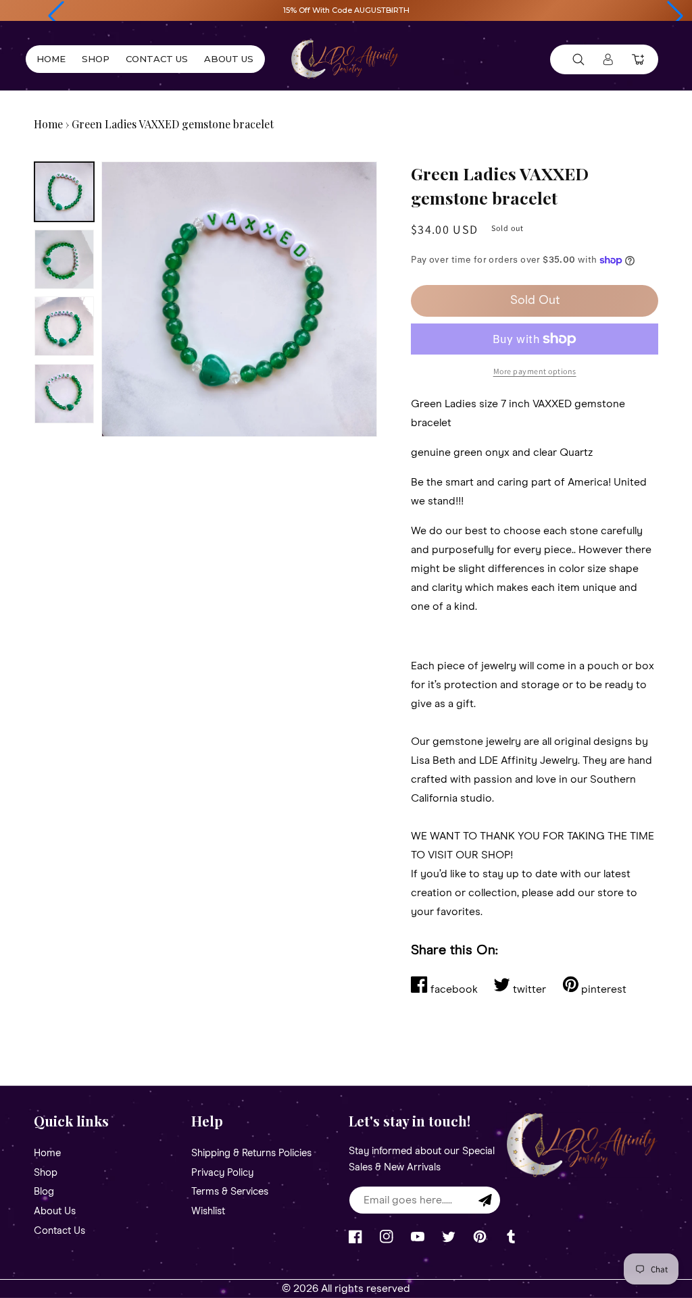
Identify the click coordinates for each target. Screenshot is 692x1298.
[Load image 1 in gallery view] (64, 192)
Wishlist (208, 1211)
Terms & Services (229, 1192)
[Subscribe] (485, 1200)
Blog (44, 1192)
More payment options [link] (534, 371)
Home (48, 124)
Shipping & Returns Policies (251, 1153)
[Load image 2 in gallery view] (64, 259)
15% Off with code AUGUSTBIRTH (346, 10)
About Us (55, 1211)
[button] (56, 16)
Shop (45, 1173)
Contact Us (59, 1231)
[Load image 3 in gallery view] (64, 326)
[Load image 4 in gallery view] (64, 393)
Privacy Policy (222, 1173)
